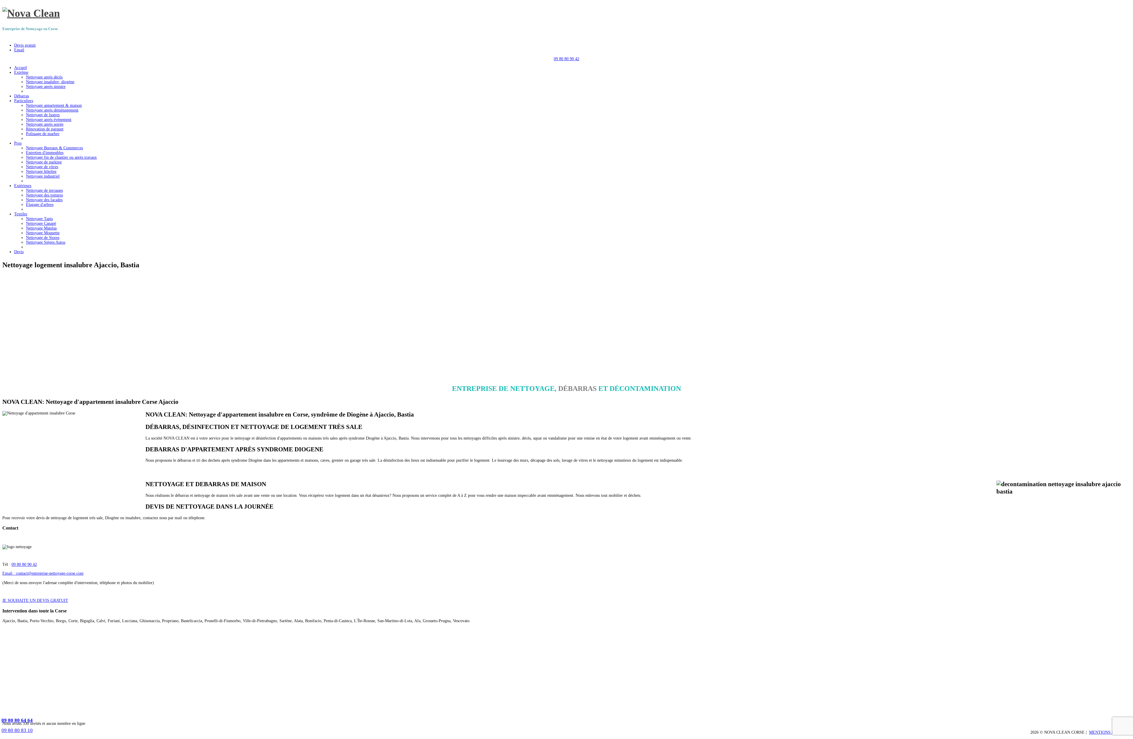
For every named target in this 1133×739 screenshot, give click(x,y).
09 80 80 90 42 (566, 59)
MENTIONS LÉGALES (1110, 732)
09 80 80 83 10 (17, 730)
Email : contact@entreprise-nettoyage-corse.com (42, 573)
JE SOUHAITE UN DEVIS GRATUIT (35, 600)
